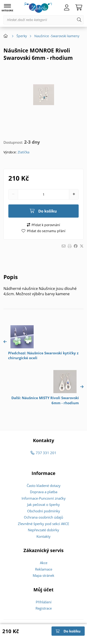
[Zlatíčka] (38, 7)
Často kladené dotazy (44, 485)
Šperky (21, 36)
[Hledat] (79, 19)
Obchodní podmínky (43, 511)
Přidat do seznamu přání (46, 231)
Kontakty (43, 536)
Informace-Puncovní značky (44, 498)
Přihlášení (44, 602)
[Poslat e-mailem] (63, 246)
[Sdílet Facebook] (75, 246)
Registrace (43, 608)
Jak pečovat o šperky (43, 504)
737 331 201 (46, 452)
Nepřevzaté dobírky (43, 530)
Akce (43, 562)
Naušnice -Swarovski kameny (56, 36)
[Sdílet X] (82, 246)
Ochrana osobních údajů (43, 517)
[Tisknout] (69, 246)
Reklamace (43, 569)
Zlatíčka (23, 152)
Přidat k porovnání (46, 225)
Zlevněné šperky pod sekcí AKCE (43, 523)
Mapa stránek (43, 575)
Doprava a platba (43, 491)
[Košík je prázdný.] (79, 7)
